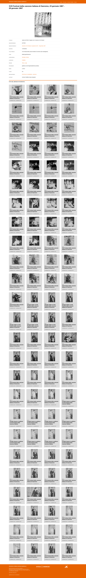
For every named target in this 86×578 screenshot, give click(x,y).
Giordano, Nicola (25, 57)
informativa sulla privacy (12, 572)
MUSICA (35, 74)
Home (61, 2)
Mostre (75, 2)
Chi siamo (64, 2)
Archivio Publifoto (70, 2)
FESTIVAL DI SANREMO (27, 74)
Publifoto (23, 60)
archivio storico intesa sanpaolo (17, 1)
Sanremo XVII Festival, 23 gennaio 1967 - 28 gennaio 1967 (34, 45)
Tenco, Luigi (24, 62)
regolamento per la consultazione (14, 574)
